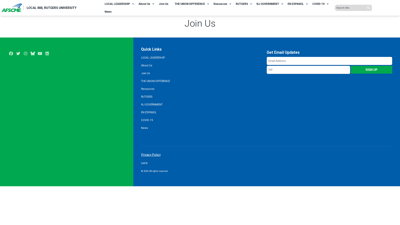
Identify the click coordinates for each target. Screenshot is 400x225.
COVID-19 (318, 3)
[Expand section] (133, 3)
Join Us (163, 3)
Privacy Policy (151, 155)
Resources (220, 3)
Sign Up (371, 70)
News (108, 11)
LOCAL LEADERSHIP (117, 3)
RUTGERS (242, 3)
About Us (144, 3)
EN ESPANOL (296, 3)
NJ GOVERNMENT (268, 3)
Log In (144, 162)
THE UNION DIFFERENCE (190, 3)
